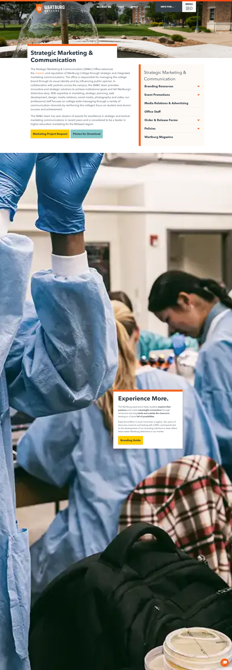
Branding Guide (130, 440)
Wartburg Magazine (158, 137)
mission (40, 73)
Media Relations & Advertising (166, 103)
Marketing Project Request (50, 133)
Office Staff (152, 111)
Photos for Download (86, 133)
